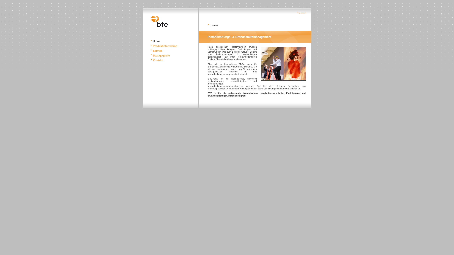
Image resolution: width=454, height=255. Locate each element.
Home (156, 41)
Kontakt (158, 60)
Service (157, 50)
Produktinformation (165, 45)
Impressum (301, 13)
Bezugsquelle (161, 55)
